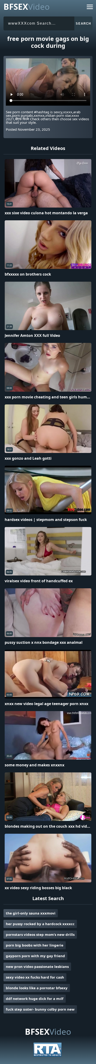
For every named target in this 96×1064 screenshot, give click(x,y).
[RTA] (48, 1055)
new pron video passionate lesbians (37, 966)
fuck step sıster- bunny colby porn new (40, 1009)
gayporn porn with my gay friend (35, 955)
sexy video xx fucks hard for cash (35, 977)
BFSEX (26, 7)
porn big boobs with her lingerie (34, 945)
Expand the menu (90, 8)
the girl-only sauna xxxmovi (30, 913)
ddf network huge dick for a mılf (34, 998)
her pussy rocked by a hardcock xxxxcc (40, 923)
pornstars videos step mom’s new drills (40, 934)
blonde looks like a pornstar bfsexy (37, 988)
